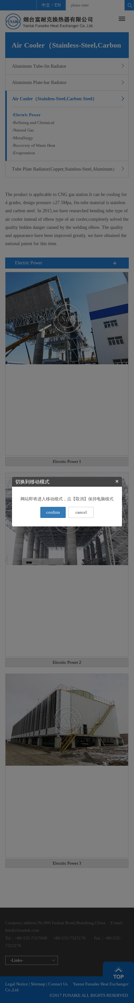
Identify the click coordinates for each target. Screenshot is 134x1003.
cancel (81, 512)
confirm (53, 512)
